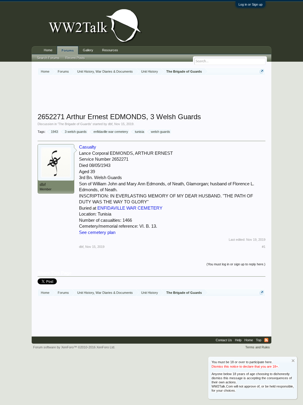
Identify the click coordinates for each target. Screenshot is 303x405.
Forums (68, 50)
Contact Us (224, 340)
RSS (266, 340)
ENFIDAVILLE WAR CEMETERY (129, 208)
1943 (54, 131)
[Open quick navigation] (262, 71)
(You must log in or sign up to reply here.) (236, 264)
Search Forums (48, 58)
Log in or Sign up (250, 4)
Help (238, 340)
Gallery (88, 50)
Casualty (87, 147)
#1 (263, 246)
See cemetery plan (97, 232)
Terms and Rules (257, 347)
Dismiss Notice (293, 360)
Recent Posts (75, 58)
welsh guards (160, 131)
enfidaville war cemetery (111, 131)
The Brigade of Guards (74, 124)
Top (258, 340)
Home (48, 50)
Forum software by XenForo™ (74, 347)
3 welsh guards (76, 131)
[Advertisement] (151, 94)
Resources (110, 50)
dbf (110, 124)
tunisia (139, 131)
